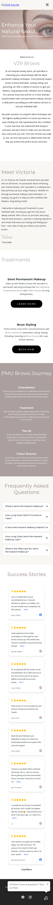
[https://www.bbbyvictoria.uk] (10, 4)
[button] (47, 4)
